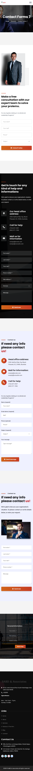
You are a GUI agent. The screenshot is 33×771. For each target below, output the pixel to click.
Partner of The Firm (8, 726)
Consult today (17, 148)
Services (5, 723)
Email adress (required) (7, 411)
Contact (5, 733)
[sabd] (3, 2)
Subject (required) (6, 430)
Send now (17, 307)
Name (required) (5, 402)
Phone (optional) (5, 421)
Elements (13, 21)
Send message (11, 459)
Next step (20, 646)
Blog (4, 730)
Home (7, 21)
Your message (5, 439)
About (4, 719)
